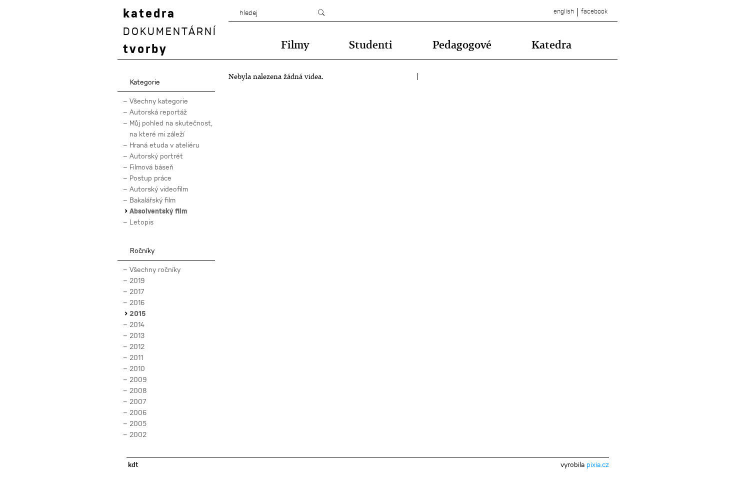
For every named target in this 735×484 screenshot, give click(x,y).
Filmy (295, 45)
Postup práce (151, 178)
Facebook (594, 11)
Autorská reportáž (158, 112)
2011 (136, 358)
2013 (137, 336)
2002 (138, 434)
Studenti (370, 45)
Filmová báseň (152, 167)
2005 (138, 424)
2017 (137, 292)
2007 (138, 402)
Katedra (552, 45)
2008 (138, 390)
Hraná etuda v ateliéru (165, 145)
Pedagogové (462, 45)
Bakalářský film (153, 200)
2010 (137, 368)
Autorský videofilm (159, 189)
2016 (137, 302)
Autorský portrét (156, 156)
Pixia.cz (597, 464)
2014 (137, 324)
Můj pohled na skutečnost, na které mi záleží (171, 128)
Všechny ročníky (155, 270)
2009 (138, 380)
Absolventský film (158, 211)
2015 (138, 314)
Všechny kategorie (159, 101)
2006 (138, 412)
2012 (137, 346)
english (564, 11)
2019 (137, 280)
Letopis (142, 222)
